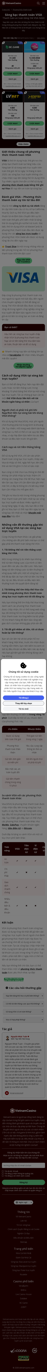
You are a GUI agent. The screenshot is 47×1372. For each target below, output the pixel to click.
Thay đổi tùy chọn (23, 703)
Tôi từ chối (23, 709)
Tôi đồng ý (23, 698)
